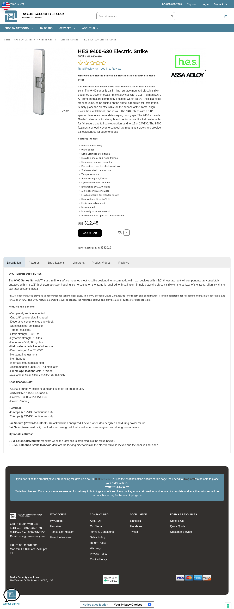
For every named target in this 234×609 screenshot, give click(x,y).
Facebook (136, 526)
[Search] (172, 16)
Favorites (55, 526)
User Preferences (60, 537)
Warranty (95, 548)
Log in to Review (111, 68)
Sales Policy (97, 537)
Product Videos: (101, 262)
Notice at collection (95, 604)
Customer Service (181, 531)
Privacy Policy (98, 553)
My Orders (56, 520)
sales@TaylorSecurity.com (32, 536)
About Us (95, 520)
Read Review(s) (88, 68)
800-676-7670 (32, 528)
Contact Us (220, 4)
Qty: (120, 232)
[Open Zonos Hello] (6, 6)
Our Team (96, 526)
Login (205, 4)
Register (192, 4)
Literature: (78, 262)
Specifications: (56, 262)
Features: (34, 262)
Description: (14, 262)
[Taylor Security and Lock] (35, 16)
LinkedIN (135, 520)
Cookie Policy (98, 559)
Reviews (123, 262)
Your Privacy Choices (128, 604)
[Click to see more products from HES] (187, 66)
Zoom (65, 111)
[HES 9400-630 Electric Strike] (39, 50)
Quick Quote (177, 526)
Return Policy (98, 542)
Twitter (134, 531)
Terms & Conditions (102, 531)
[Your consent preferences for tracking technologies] (228, 605)
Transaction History (61, 531)
